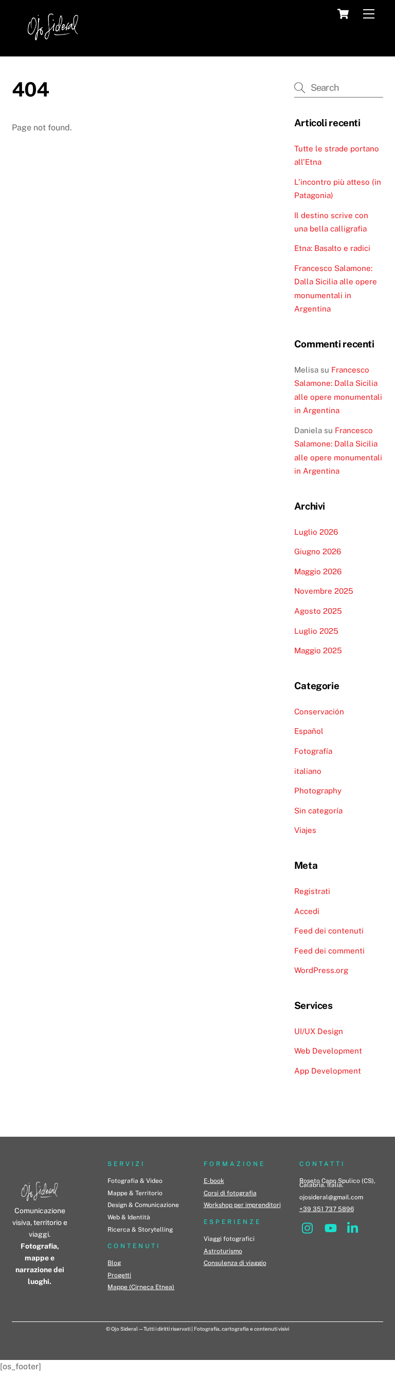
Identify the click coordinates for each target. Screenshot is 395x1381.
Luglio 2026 (316, 532)
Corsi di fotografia (230, 1193)
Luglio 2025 (316, 631)
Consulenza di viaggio (235, 1263)
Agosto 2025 (318, 611)
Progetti (119, 1275)
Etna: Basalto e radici (332, 248)
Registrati (312, 891)
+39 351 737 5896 (326, 1209)
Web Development (328, 1050)
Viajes (305, 830)
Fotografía (313, 751)
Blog (114, 1263)
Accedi (306, 911)
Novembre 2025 (323, 591)
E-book (214, 1180)
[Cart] (343, 14)
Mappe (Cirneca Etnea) (140, 1287)
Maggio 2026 (318, 571)
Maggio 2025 (318, 650)
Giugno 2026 (317, 551)
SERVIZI (126, 1164)
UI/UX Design (318, 1031)
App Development (327, 1070)
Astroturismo (223, 1251)
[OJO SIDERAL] (53, 43)
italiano (307, 771)
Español (309, 731)
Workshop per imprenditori (242, 1205)
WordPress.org (321, 970)
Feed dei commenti (329, 950)
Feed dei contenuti (329, 930)
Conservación (319, 711)
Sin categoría (318, 810)
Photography (318, 790)
